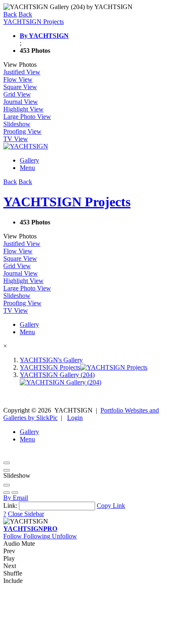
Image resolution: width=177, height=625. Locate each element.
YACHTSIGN (30, 528)
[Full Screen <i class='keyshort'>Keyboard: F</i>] (6, 470)
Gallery (29, 160)
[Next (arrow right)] (15, 492)
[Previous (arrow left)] (6, 492)
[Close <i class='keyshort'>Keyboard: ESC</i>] (6, 463)
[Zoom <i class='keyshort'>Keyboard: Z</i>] (6, 485)
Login (75, 417)
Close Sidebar (26, 513)
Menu (27, 167)
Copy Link (111, 505)
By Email (15, 497)
